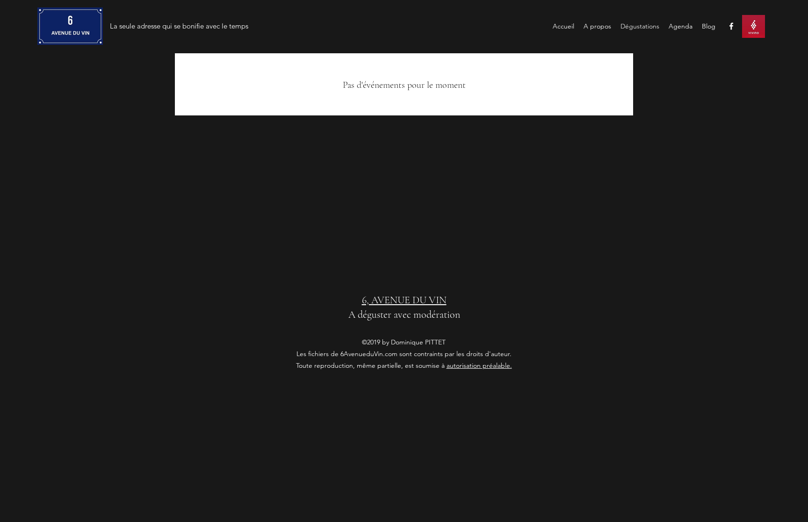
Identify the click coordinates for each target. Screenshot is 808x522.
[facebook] (731, 26)
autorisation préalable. (479, 365)
